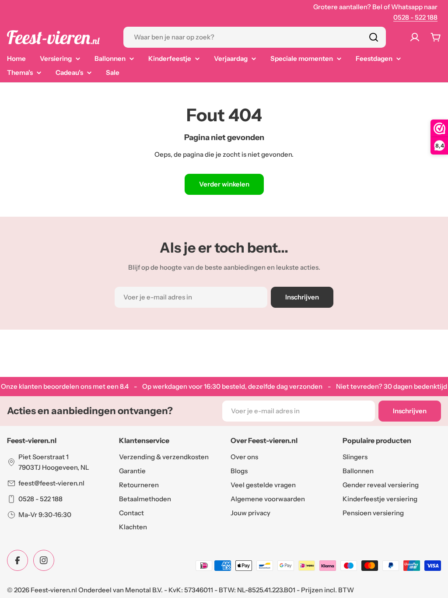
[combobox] (254, 37)
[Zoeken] (373, 37)
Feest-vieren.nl (54, 590)
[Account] (415, 37)
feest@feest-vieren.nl (51, 483)
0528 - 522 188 (415, 17)
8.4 (124, 386)
